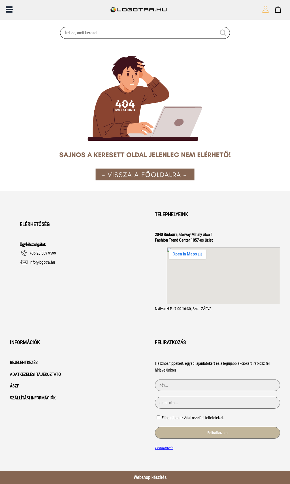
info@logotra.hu (42, 262)
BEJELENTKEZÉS (24, 362)
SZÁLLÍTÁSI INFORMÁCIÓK (33, 397)
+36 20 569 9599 (43, 253)
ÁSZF (14, 386)
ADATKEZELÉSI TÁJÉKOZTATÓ (35, 374)
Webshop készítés (150, 477)
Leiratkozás (164, 447)
